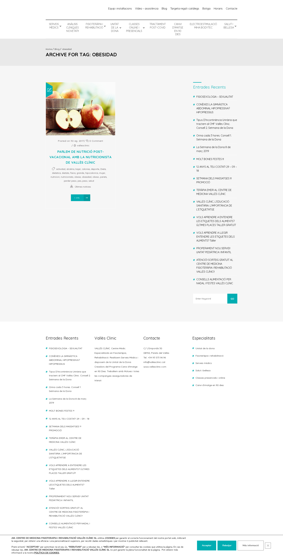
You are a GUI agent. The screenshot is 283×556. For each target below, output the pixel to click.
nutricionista (67, 177)
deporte (95, 169)
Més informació (251, 545)
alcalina (70, 169)
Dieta (103, 169)
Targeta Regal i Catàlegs (184, 8)
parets (103, 177)
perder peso (70, 180)
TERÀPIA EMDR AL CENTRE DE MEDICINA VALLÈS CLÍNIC (214, 192)
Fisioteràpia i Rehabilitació (210, 355)
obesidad (67, 49)
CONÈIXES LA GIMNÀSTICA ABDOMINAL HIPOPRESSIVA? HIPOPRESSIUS (213, 108)
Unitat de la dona (205, 348)
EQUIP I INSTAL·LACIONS (120, 8)
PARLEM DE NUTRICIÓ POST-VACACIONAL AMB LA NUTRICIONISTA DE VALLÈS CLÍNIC (80, 157)
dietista (65, 173)
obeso (96, 177)
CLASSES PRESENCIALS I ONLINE (210, 377)
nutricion (55, 177)
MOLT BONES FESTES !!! (210, 159)
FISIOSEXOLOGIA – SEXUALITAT (214, 96)
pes (79, 180)
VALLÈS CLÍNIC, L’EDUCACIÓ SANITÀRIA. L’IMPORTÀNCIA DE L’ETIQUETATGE (214, 205)
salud (91, 180)
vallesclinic (83, 145)
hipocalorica (91, 173)
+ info (77, 198)
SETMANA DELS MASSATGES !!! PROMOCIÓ (214, 180)
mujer (102, 173)
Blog (164, 8)
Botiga (206, 8)
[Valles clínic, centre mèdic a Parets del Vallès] (66, 10)
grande (80, 173)
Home (49, 49)
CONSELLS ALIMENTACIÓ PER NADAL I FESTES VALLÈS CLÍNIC (214, 281)
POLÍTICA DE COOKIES (46, 552)
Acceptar (206, 545)
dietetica (56, 173)
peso (84, 180)
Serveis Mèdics (204, 363)
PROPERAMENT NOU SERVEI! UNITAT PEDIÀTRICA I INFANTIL (213, 250)
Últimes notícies (83, 186)
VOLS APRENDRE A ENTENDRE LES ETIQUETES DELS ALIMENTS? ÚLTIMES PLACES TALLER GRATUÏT (216, 221)
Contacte (231, 8)
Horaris (218, 8)
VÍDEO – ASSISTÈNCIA (146, 8)
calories (86, 169)
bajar (78, 169)
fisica (72, 173)
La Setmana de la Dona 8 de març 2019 (213, 149)
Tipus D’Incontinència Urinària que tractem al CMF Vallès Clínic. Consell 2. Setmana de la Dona (216, 123)
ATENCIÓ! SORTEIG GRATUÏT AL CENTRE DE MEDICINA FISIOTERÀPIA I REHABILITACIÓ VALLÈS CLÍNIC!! (214, 265)
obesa (77, 177)
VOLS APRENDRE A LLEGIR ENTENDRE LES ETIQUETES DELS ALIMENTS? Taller (215, 236)
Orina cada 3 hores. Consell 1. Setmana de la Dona (214, 137)
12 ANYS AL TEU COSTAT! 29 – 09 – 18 (216, 168)
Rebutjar (226, 545)
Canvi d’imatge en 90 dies (210, 385)
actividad (60, 169)
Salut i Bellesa (203, 370)
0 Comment (96, 140)
